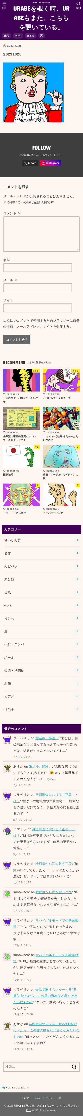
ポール (9, 657)
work (18, 35)
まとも (30, 35)
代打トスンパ (14, 644)
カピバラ (11, 566)
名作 (7, 553)
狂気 (6, 35)
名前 (8, 260)
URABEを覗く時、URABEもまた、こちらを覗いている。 (41, 17)
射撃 (7, 683)
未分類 (9, 579)
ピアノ (9, 696)
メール (10, 280)
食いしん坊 (12, 540)
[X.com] (30, 163)
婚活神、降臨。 (47, 738)
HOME (9, 1087)
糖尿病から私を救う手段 (53, 863)
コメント (12, 213)
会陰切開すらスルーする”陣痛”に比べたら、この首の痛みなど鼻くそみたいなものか (45, 996)
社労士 (9, 709)
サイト (8, 300)
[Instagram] (50, 163)
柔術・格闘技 (14, 670)
